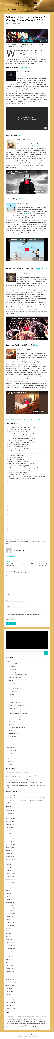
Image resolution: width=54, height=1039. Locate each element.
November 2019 (10, 873)
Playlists (10, 730)
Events (11, 666)
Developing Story (12, 750)
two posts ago (26, 213)
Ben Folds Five (23, 1016)
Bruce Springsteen (43, 1016)
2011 (11, 419)
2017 (32, 419)
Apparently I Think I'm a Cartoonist (17, 713)
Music (24, 9)
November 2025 (10, 813)
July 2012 (8, 954)
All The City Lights (27, 3)
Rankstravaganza (42, 1021)
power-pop (28, 1021)
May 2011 (8, 994)
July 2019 (8, 885)
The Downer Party (22, 1025)
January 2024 (9, 824)
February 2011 (9, 1002)
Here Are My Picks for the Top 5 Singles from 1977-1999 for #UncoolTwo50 (24, 782)
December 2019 (10, 870)
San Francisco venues (17, 1023)
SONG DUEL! (12, 724)
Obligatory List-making (27, 539)
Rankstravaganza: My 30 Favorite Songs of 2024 (17, 779)
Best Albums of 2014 (21, 541)
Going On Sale (12, 669)
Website (8, 606)
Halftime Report (13, 708)
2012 (14, 419)
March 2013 (9, 939)
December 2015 (10, 902)
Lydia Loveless (29, 541)
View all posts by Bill (11, 556)
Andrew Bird (17, 1016)
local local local (20, 1019)
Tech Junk (10, 739)
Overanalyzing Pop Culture (14, 711)
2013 (18, 419)
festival (31, 1018)
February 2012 (9, 968)
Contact (41, 9)
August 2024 (9, 821)
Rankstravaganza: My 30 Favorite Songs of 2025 (17, 772)
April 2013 (8, 936)
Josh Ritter (8, 1019)
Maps (9, 758)
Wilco (41, 1026)
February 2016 (9, 899)
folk (34, 1018)
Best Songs (35, 1016)
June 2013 (8, 931)
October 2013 (9, 922)
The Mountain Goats (10, 1026)
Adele (7, 1016)
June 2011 (8, 991)
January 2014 (9, 919)
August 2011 (9, 985)
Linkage (9, 697)
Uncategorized (9, 744)
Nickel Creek (34, 541)
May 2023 (8, 830)
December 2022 (10, 844)
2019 (38, 419)
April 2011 (8, 997)
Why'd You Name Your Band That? (18, 674)
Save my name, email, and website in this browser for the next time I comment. (24, 614)
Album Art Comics (15, 716)
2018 (35, 419)
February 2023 (9, 839)
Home (7, 9)
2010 (7, 419)
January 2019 (9, 888)
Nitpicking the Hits (13, 721)
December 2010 (10, 1008)
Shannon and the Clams (27, 1023)
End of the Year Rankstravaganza (16, 705)
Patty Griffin (20, 1021)
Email (7, 600)
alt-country (11, 1016)
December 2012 (10, 945)
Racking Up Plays (12, 736)
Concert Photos (11, 691)
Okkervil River (15, 1021)
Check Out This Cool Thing (14, 689)
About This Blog (16, 9)
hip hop (37, 1018)
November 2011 (10, 977)
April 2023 (8, 833)
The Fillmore (29, 1025)
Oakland (41, 1019)
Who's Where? (12, 683)
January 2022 (9, 853)
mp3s (32, 1019)
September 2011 (10, 982)
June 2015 (8, 905)
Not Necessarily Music (11, 742)
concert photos (14, 1018)
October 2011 (9, 979)
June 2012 (8, 956)
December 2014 (10, 913)
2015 (25, 419)
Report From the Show (14, 677)
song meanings (41, 1023)
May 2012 (8, 959)
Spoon (7, 1025)
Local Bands (12, 672)
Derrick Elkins (9, 800)
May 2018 (8, 890)
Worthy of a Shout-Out (14, 686)
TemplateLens (25, 1036)
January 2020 (9, 867)
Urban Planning (32, 9)
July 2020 (8, 864)
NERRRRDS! (36, 1019)
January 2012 (9, 971)
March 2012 (9, 965)
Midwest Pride (27, 1019)
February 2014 (9, 916)
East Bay (27, 1018)
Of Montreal (8, 1021)
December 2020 (10, 862)
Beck (10, 541)
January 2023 (9, 842)
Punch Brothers (34, 1021)
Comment (8, 576)
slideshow (35, 1023)
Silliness (10, 764)
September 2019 (10, 879)
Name (8, 594)
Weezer (37, 345)
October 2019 (9, 876)
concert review (22, 1018)
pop (24, 1021)
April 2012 (8, 962)
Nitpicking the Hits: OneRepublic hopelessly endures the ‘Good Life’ (29, 798)
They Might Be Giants (20, 1026)
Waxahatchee (36, 1026)
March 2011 (9, 1000)
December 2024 (10, 816)
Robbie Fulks (9, 1023)
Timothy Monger (28, 1026)
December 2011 (10, 974)
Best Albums (13, 541)
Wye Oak (44, 1026)
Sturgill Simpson (41, 541)
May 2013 (8, 933)
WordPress (35, 1036)
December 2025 (10, 810)
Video (10, 694)
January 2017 (9, 896)
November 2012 (10, 948)
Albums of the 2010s (15, 539)
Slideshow (11, 680)
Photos (9, 761)
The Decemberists (14, 1025)
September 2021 (10, 859)
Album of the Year (36, 146)
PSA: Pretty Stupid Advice (14, 733)
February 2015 (9, 908)
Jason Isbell (42, 1018)
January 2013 (9, 942)
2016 (28, 419)
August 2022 (9, 847)
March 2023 (9, 836)
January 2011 (9, 1005)
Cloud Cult (8, 1018)
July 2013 (8, 928)
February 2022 (9, 850)
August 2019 (9, 882)
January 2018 (9, 893)
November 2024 (10, 818)
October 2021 (9, 856)
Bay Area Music (11, 663)
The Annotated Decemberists (16, 727)
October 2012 (9, 951)
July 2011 (8, 988)
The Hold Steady (35, 1025)
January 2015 (9, 910)
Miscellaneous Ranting (14, 719)
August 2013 (9, 925)
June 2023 (8, 827)
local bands (14, 1019)
